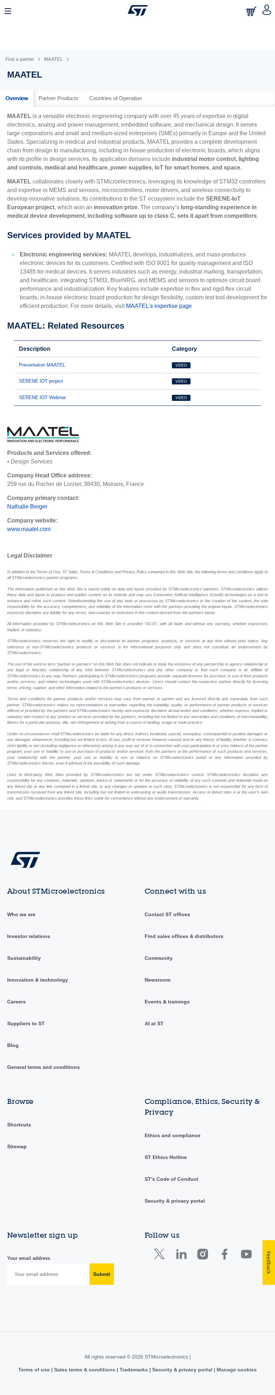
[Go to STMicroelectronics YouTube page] (246, 1256)
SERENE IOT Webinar (42, 397)
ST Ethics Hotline (166, 1157)
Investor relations (28, 936)
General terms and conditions (43, 1067)
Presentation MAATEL (42, 365)
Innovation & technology (37, 980)
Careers (16, 1002)
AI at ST (154, 1023)
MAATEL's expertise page (159, 306)
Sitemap (17, 1146)
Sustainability (24, 958)
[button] (8, 10)
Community (159, 958)
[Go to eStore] (252, 11)
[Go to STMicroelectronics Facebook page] (224, 1256)
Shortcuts (19, 1125)
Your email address (28, 1258)
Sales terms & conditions (85, 1369)
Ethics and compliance (173, 1135)
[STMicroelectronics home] (137, 10)
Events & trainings (167, 1002)
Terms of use (34, 1369)
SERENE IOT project (41, 381)
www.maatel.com (28, 529)
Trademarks (133, 1369)
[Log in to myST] (266, 10)
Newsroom (157, 980)
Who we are (21, 914)
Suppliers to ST (26, 1023)
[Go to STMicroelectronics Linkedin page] (181, 1256)
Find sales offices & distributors (184, 936)
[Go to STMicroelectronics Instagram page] (202, 1256)
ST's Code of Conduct (171, 1179)
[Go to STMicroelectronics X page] (161, 1256)
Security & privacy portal (175, 1201)
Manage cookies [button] (236, 1369)
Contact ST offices (167, 914)
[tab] (16, 98)
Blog (13, 1045)
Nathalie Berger (27, 507)
